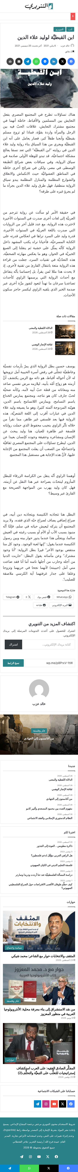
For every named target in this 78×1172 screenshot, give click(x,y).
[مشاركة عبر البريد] (18, 61)
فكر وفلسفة (39, 730)
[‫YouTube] (54, 1104)
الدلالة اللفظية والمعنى (40, 327)
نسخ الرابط (13, 663)
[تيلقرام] (27, 61)
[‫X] (62, 61)
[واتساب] (36, 61)
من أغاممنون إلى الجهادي (39, 738)
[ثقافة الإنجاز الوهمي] (65, 348)
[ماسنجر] (45, 61)
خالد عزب (65, 45)
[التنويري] (39, 6)
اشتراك (13, 644)
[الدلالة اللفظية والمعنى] (65, 332)
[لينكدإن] (53, 61)
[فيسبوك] (71, 61)
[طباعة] (10, 61)
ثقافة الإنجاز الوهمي (42, 344)
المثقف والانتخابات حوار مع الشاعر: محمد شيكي (43, 956)
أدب (70, 29)
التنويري (59, 29)
